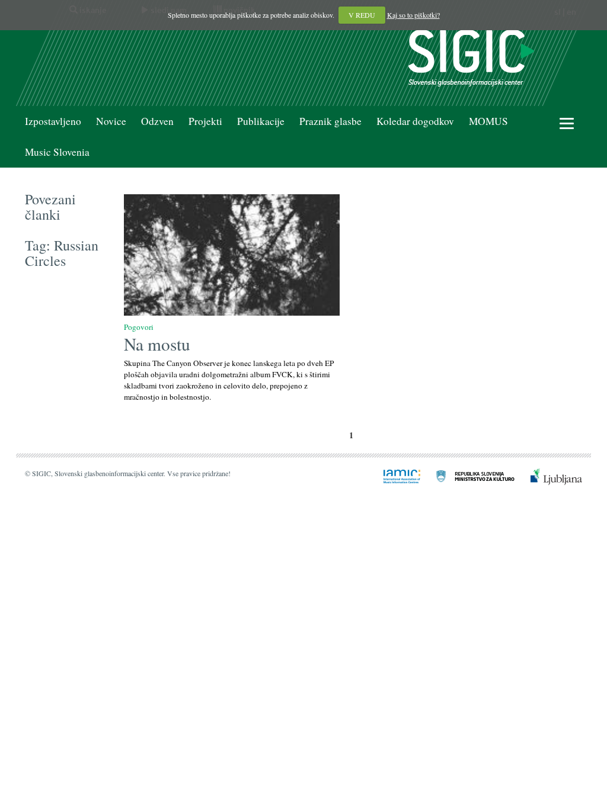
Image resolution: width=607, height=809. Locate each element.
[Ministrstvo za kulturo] (468, 475)
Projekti (205, 121)
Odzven (157, 121)
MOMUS (488, 121)
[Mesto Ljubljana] (549, 475)
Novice (111, 121)
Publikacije (261, 121)
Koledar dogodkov (415, 121)
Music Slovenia (57, 152)
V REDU (362, 15)
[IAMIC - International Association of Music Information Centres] (394, 475)
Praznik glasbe (330, 121)
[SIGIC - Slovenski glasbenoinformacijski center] (471, 56)
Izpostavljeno (53, 121)
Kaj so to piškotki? (413, 15)
